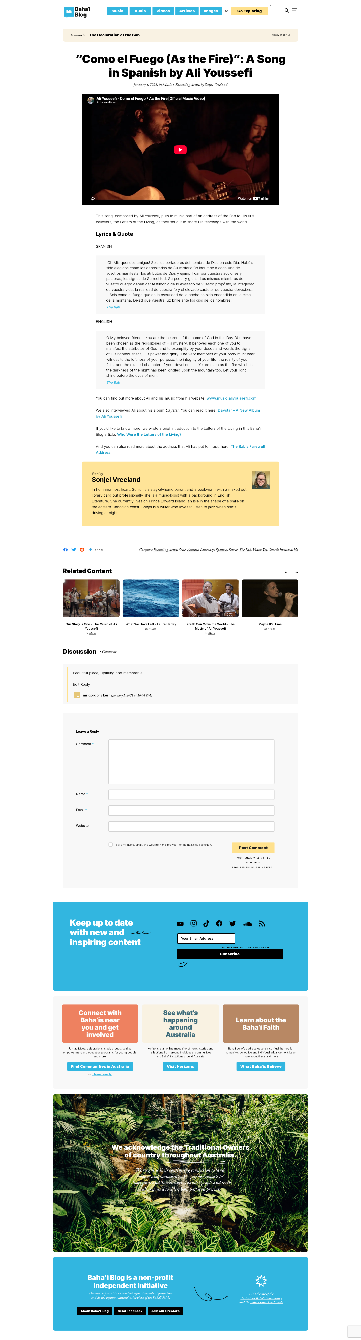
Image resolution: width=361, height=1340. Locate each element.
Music (117, 11)
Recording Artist (187, 84)
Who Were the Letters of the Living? (149, 434)
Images (211, 11)
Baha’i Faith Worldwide (266, 1302)
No (296, 549)
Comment (85, 744)
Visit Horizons (180, 1066)
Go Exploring (249, 11)
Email (81, 810)
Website (82, 826)
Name (82, 794)
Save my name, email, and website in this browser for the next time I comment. (164, 844)
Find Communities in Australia (100, 1066)
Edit (76, 684)
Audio (140, 11)
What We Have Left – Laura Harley (151, 624)
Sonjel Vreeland (216, 84)
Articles (187, 11)
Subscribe (230, 954)
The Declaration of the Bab (114, 35)
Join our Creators (165, 1311)
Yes (264, 549)
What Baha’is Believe (261, 1066)
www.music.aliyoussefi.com (231, 398)
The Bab (245, 549)
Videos (163, 11)
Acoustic (192, 549)
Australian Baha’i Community (261, 1298)
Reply (85, 684)
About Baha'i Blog (95, 1311)
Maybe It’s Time (270, 624)
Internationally (102, 1074)
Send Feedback (130, 1311)
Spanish (221, 549)
